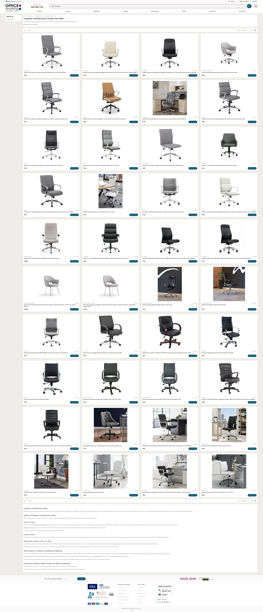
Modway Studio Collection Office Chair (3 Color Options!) (40, 492)
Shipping (139, 593)
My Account (140, 590)
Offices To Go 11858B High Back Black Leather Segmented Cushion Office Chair (105, 258)
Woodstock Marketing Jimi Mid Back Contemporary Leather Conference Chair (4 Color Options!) (229, 212)
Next (29, 30)
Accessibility (140, 587)
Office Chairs (30, 16)
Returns (144, 593)
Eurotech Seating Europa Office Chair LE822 (36, 399)
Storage (125, 11)
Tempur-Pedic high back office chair (38, 524)
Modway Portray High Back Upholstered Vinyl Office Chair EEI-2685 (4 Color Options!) (166, 445)
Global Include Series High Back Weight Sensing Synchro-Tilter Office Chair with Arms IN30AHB (169, 72)
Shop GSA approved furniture (104, 588)
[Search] (249, 6)
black (118, 543)
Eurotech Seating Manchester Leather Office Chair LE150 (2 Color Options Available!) (48, 445)
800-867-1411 (37, 7)
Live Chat (232, 1)
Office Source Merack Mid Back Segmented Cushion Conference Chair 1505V (223, 119)
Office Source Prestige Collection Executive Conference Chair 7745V (102, 352)
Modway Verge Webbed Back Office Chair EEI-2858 (216, 445)
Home (25, 16)
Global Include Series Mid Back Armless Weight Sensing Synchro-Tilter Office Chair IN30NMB (168, 258)
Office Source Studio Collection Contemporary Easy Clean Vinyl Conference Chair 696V (48, 212)
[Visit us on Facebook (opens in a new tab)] (157, 602)
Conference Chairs (38, 16)
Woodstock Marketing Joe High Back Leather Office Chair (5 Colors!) (43, 165)
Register (247, 1)
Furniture (39, 11)
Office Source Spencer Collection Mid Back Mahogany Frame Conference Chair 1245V (166, 352)
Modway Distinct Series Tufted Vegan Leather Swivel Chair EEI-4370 (102, 445)
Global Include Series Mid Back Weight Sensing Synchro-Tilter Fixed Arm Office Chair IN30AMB (110, 72)
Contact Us (255, 1)
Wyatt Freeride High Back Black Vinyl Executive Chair (157, 304)
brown (114, 543)
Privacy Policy (141, 596)
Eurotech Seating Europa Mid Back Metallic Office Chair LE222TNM (102, 399)
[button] (252, 30)
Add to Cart (74, 75)
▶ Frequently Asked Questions (31, 24)
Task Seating (120, 603)
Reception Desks (122, 587)
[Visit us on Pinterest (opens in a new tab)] (159, 602)
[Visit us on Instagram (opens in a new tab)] (164, 602)
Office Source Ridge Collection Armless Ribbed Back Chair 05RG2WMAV (162, 165)
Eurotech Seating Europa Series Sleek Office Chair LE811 (218, 352)
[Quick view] (51, 67)
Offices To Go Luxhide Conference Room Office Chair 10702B (219, 165)
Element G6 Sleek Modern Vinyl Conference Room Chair (99, 212)
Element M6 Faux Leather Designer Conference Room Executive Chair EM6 (104, 119)
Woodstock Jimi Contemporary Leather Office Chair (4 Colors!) (101, 165)
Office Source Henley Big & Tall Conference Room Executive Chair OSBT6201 (164, 119)
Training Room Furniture (123, 599)
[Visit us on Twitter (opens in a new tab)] (169, 602)
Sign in (241, 1)
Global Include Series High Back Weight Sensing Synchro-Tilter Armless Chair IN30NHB (226, 258)
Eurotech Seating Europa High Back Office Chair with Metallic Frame (161, 399)
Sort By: (238, 30)
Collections (213, 11)
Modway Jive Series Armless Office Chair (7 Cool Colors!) (218, 492)
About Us (140, 599)
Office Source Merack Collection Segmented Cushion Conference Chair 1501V (46, 119)
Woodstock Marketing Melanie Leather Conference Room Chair (220, 72)
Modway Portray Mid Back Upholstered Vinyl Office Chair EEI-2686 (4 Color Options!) (166, 492)
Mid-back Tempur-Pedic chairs (30, 527)
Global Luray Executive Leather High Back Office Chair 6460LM (42, 258)
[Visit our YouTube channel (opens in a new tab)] (162, 602)
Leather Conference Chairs (49, 16)
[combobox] (149, 6)
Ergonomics (96, 11)
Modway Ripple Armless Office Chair (93, 492)
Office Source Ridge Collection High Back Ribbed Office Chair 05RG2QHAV (45, 72)
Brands (184, 11)
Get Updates (81, 578)
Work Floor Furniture (122, 590)
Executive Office (121, 593)
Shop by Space (155, 11)
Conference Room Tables (123, 596)
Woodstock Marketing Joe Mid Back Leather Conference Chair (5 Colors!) (163, 212)
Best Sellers (242, 11)
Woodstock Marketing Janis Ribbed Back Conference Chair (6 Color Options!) (46, 352)
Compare (77, 70)
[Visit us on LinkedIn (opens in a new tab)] (167, 602)
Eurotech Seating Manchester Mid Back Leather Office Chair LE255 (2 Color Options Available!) (228, 399)
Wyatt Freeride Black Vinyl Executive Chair (214, 304)
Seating (68, 11)
